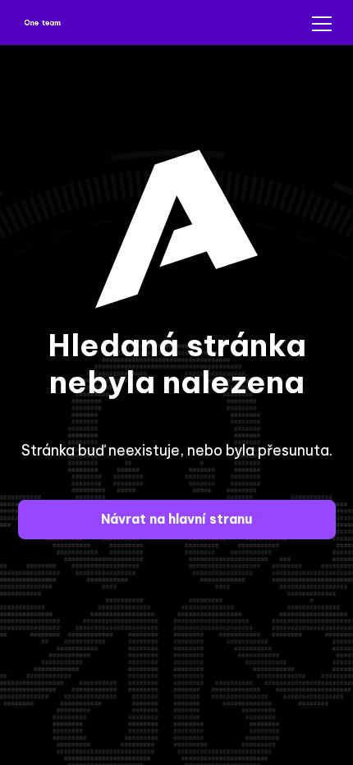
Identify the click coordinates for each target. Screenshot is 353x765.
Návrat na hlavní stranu (176, 519)
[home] (43, 24)
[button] (318, 24)
